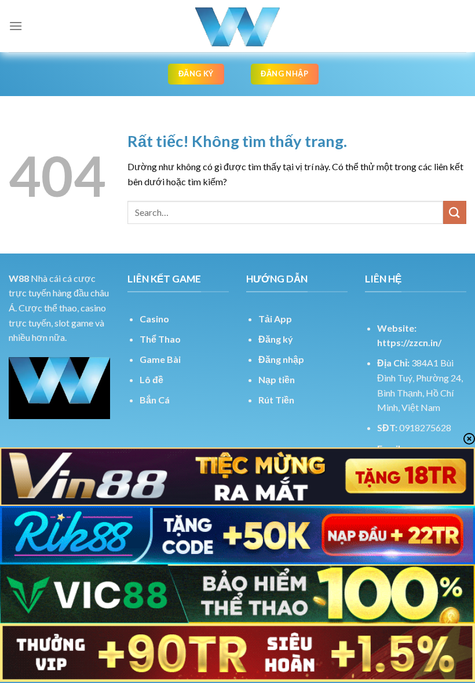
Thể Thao (160, 338)
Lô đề (151, 379)
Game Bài (160, 359)
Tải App (275, 318)
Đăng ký (275, 338)
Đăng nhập (281, 359)
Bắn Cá (155, 399)
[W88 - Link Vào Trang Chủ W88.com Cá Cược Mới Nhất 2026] (237, 26)
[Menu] (16, 26)
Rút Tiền (276, 399)
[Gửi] (454, 212)
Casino (154, 318)
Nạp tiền (276, 379)
